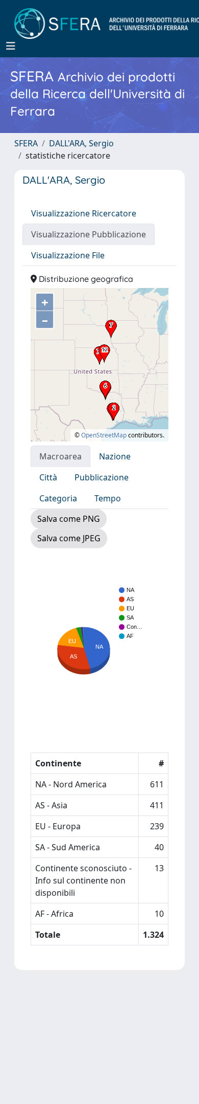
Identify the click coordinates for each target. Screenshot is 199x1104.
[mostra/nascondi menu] (10, 46)
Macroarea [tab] (60, 456)
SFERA (26, 143)
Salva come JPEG (69, 538)
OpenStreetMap (104, 435)
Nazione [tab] (115, 456)
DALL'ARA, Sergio (81, 143)
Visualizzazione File (68, 255)
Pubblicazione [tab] (101, 477)
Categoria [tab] (58, 498)
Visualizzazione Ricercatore (83, 213)
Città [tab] (48, 477)
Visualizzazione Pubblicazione (88, 234)
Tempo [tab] (107, 498)
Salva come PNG (68, 518)
